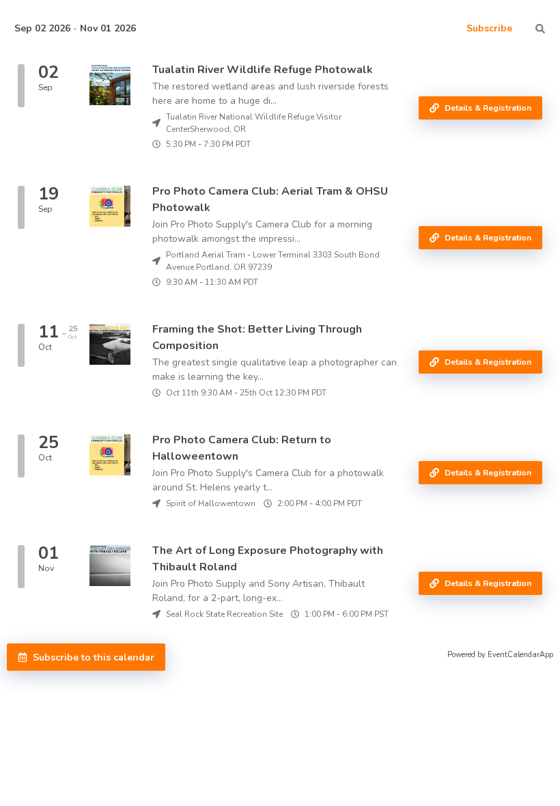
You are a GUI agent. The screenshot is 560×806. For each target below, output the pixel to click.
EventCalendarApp (520, 655)
